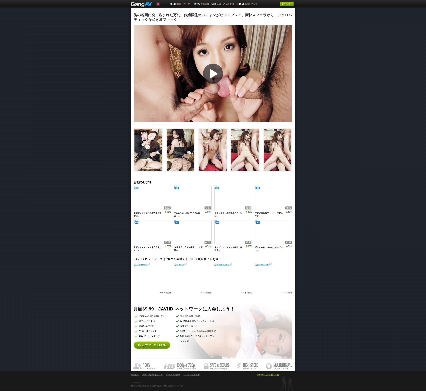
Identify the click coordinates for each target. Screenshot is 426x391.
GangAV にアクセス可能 (152, 345)
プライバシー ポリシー (152, 375)
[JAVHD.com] (142, 265)
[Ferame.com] (263, 265)
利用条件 (135, 375)
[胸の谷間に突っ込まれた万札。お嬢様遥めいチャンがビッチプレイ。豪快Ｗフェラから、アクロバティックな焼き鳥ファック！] (150, 173)
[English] (158, 4)
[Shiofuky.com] (223, 265)
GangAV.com (141, 5)
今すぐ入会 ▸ (286, 4)
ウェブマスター (173, 375)
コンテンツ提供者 (192, 375)
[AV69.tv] (180, 265)
